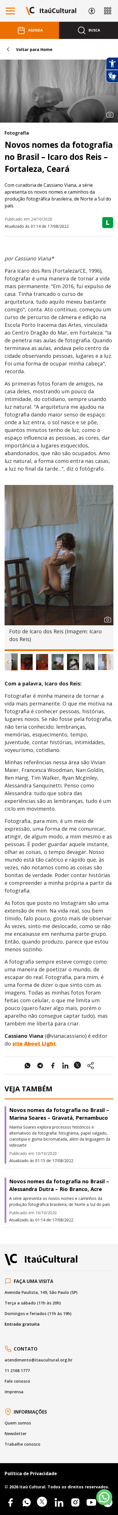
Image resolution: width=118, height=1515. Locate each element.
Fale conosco (17, 1381)
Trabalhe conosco (22, 1444)
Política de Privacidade (31, 1473)
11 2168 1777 (17, 1370)
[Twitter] (42, 1502)
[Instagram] (75, 1502)
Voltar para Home (34, 49)
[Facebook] (10, 1502)
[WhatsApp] (26, 1502)
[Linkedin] (59, 1502)
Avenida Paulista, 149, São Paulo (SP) (41, 1292)
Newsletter (16, 1433)
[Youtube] (91, 1502)
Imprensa (14, 1391)
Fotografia (17, 133)
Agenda (35, 30)
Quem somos (18, 1423)
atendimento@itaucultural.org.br (38, 1360)
